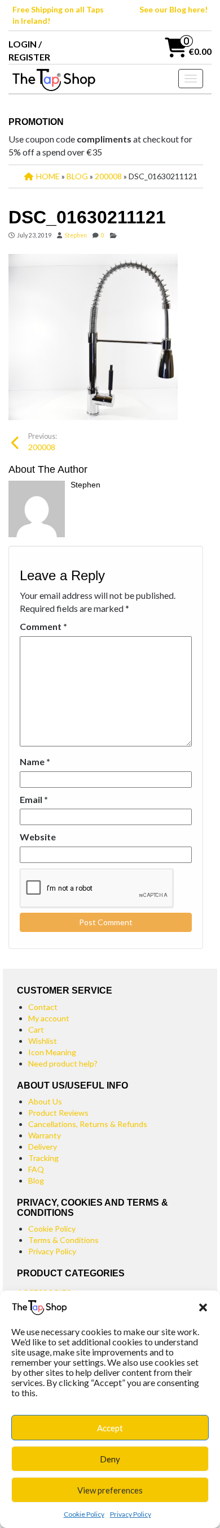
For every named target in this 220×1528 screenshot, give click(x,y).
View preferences (110, 1490)
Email (34, 799)
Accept (110, 1428)
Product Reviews (58, 1112)
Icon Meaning (52, 1052)
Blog (36, 1180)
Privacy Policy (130, 1514)
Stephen (75, 235)
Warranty (44, 1135)
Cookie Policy (84, 1514)
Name (35, 761)
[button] (203, 1307)
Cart (36, 1029)
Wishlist (42, 1041)
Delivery (42, 1146)
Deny (110, 1459)
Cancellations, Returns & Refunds (87, 1124)
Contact (43, 1007)
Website (38, 836)
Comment (43, 626)
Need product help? (63, 1063)
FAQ (36, 1169)
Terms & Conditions (63, 1240)
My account (48, 1018)
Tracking (43, 1158)
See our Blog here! (173, 9)
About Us (45, 1101)
